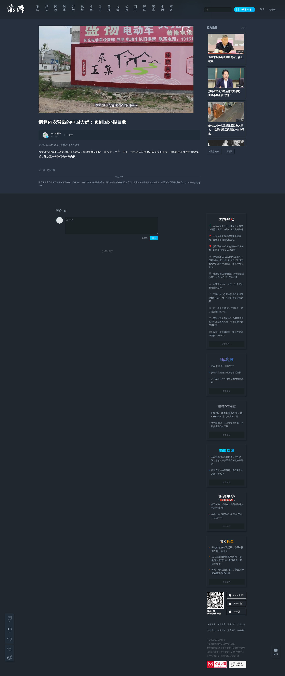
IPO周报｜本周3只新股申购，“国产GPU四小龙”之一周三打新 (226, 415)
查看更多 (227, 391)
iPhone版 (238, 603)
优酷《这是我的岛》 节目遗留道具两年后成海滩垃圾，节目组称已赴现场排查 (226, 322)
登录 (262, 9)
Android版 (238, 595)
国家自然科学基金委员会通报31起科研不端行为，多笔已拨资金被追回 (226, 298)
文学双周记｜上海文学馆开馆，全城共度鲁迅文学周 (227, 425)
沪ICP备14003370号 (216, 640)
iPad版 (236, 611)
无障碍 (272, 9)
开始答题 (227, 526)
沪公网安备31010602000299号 (221, 644)
